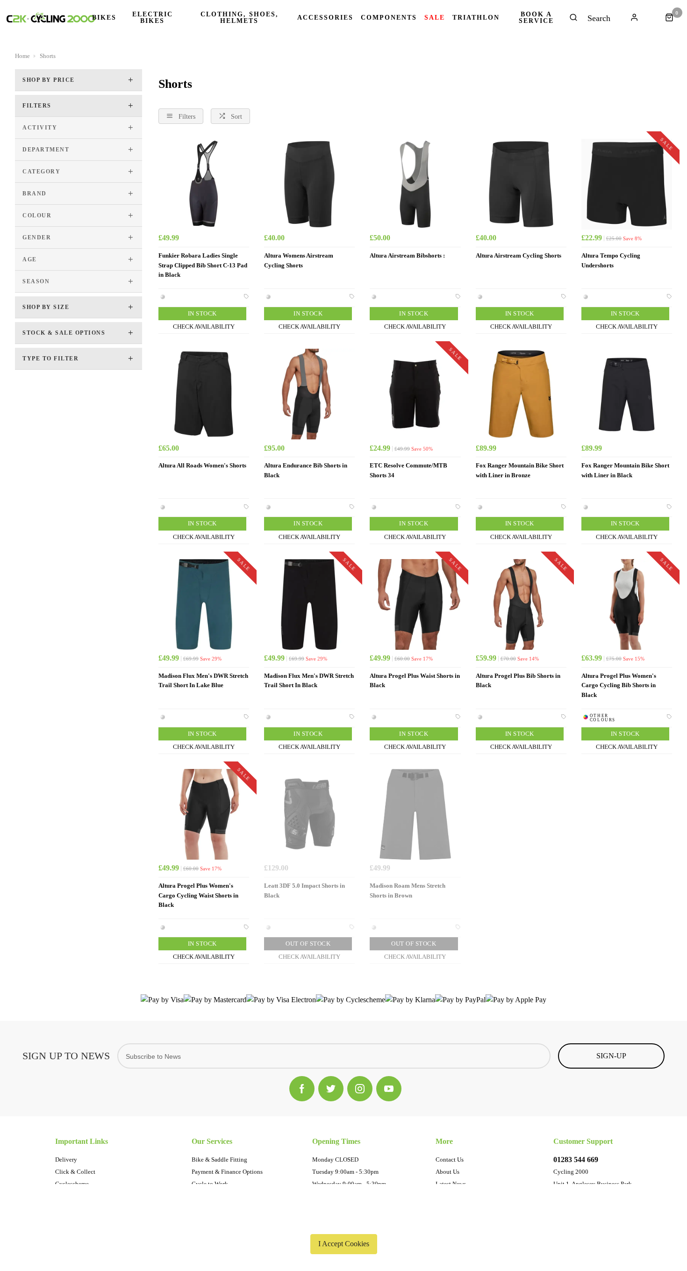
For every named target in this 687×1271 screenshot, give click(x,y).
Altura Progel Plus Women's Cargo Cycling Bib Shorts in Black (618, 685)
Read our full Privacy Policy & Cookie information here (343, 1222)
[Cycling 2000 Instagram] (359, 1088)
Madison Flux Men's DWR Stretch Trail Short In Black (309, 680)
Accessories (325, 17)
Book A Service (536, 17)
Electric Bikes (152, 17)
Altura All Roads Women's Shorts (202, 465)
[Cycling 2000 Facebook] (302, 1088)
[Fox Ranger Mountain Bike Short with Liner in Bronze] (521, 394)
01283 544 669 (575, 1159)
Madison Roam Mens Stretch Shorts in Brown (407, 890)
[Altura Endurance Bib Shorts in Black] (309, 394)
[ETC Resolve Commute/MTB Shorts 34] (415, 394)
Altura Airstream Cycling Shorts (518, 255)
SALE (434, 17)
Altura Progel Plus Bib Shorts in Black (518, 680)
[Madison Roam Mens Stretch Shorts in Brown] (415, 814)
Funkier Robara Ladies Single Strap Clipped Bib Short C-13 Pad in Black (202, 265)
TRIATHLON (476, 17)
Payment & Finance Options (227, 1171)
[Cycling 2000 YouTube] (388, 1088)
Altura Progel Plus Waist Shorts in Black (415, 680)
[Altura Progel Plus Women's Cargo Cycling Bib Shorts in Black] (626, 604)
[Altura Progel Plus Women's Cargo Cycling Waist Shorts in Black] (203, 814)
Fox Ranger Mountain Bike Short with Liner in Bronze (520, 470)
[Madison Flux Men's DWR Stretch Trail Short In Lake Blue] (203, 604)
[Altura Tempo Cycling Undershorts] (626, 184)
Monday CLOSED (335, 1159)
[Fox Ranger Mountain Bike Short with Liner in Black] (626, 394)
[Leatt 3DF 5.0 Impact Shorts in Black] (309, 814)
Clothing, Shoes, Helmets (239, 17)
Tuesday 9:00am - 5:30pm (345, 1171)
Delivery (66, 1159)
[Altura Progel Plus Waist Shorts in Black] (415, 604)
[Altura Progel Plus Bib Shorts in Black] (521, 604)
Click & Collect (75, 1171)
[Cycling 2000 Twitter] (331, 1088)
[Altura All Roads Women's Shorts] (203, 394)
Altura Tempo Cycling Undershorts (610, 260)
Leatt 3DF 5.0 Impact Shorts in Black (304, 890)
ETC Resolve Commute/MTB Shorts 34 (408, 470)
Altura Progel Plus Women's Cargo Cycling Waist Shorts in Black (198, 895)
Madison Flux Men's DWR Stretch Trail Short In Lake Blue (203, 680)
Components (389, 17)
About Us (447, 1171)
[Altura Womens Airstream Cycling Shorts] (309, 184)
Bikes (104, 17)
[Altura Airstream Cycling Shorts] (521, 184)
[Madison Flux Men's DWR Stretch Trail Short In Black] (309, 604)
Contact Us (450, 1159)
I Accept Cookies (343, 1244)
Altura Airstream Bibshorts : (407, 255)
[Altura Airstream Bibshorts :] (415, 184)
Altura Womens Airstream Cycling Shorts (298, 260)
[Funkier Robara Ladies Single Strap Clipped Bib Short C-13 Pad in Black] (203, 184)
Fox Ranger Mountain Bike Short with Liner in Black (625, 470)
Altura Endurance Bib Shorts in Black (305, 470)
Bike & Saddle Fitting (219, 1159)
